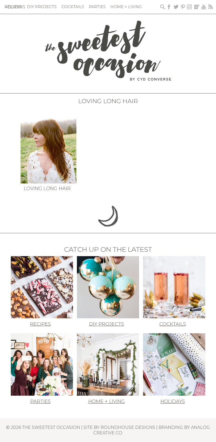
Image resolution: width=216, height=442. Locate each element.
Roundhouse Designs (128, 427)
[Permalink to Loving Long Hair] (49, 145)
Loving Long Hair (47, 188)
